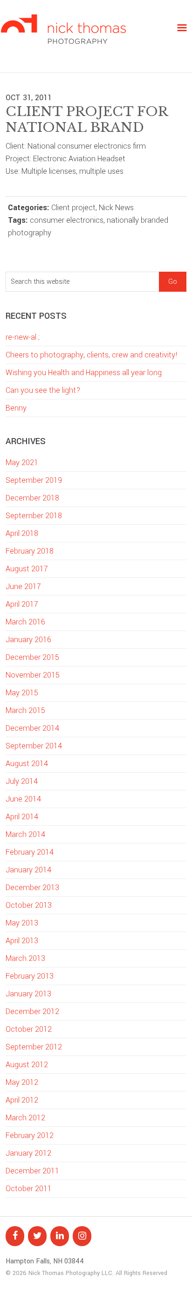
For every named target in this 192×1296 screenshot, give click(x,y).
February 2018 (30, 551)
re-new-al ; (23, 337)
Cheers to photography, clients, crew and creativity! (92, 355)
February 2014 (30, 852)
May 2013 (22, 923)
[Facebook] (15, 1236)
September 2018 (34, 515)
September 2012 (34, 1047)
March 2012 (25, 1117)
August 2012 (27, 1064)
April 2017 (22, 604)
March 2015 (25, 710)
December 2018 (32, 498)
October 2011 (29, 1188)
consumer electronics (66, 220)
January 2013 (28, 993)
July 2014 (22, 781)
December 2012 (32, 1011)
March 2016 (25, 622)
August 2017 (27, 568)
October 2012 (29, 1029)
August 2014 (27, 763)
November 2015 (33, 675)
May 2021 (22, 462)
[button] (181, 28)
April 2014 (22, 816)
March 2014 (25, 834)
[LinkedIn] (59, 1236)
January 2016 (28, 639)
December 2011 (32, 1171)
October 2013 (29, 905)
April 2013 (22, 940)
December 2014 (32, 728)
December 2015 (32, 657)
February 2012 (30, 1135)
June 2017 (23, 586)
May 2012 (22, 1082)
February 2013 (30, 976)
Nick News (116, 207)
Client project (73, 207)
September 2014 (34, 746)
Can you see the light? (43, 390)
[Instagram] (82, 1236)
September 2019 (34, 480)
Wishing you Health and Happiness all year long (84, 372)
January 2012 (28, 1153)
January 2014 (28, 869)
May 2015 (22, 692)
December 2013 (32, 887)
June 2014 (23, 799)
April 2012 (22, 1100)
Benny (16, 408)
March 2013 (25, 958)
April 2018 (22, 533)
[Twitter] (37, 1236)
